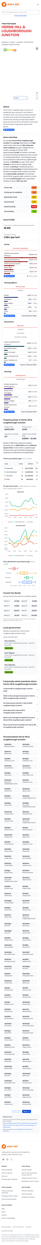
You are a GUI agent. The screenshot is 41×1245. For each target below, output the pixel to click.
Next (26, 1111)
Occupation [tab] (20, 333)
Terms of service (18, 1227)
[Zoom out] (37, 95)
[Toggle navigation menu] (37, 4)
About (3, 1212)
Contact (4, 1215)
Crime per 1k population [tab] (20, 248)
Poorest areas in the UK (29, 1178)
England (5, 42)
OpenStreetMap (28, 1125)
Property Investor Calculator (7, 1192)
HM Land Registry (8, 1123)
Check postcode (7, 1170)
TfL (35, 1125)
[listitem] (11, 745)
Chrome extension (27, 1191)
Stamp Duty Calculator (9, 1199)
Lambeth (19, 42)
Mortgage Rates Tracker (10, 1196)
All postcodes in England (9, 1179)
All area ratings (26, 1170)
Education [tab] (20, 326)
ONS (27, 1123)
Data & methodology (8, 1218)
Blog (3, 1209)
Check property (7, 1173)
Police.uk (15, 1123)
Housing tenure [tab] (21, 375)
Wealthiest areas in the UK (30, 1181)
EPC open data (33, 1123)
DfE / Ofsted (22, 1123)
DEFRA (22, 1125)
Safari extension (27, 1194)
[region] (20, 73)
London (12, 42)
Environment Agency (14, 1125)
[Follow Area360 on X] (11, 1159)
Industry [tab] (20, 329)
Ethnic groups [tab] (20, 286)
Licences (28, 1227)
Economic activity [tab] (20, 337)
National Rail (6, 1127)
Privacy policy (6, 1227)
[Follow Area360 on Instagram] (7, 1159)
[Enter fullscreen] (37, 48)
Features (4, 1176)
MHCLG (5, 1125)
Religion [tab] (20, 290)
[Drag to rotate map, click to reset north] (37, 98)
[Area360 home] (10, 4)
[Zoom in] (37, 93)
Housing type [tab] (20, 379)
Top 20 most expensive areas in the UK (29, 1174)
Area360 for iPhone (28, 1197)
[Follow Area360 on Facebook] (3, 1159)
